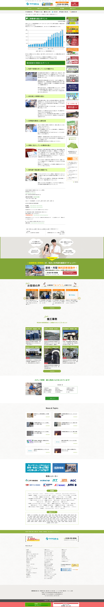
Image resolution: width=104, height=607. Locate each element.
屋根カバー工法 (39, 11)
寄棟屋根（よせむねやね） (49, 505)
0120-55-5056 (62, 4)
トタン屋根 (45, 498)
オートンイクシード (48, 558)
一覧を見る (76, 182)
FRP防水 (42, 508)
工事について (46, 549)
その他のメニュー (65, 561)
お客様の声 (28, 575)
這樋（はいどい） (64, 501)
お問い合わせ (64, 556)
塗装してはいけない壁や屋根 (49, 569)
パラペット (74, 506)
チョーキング (35, 493)
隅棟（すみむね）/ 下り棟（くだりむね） (36, 506)
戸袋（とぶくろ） (40, 501)
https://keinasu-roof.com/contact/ (37, 222)
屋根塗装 (28, 561)
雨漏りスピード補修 (48, 552)
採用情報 (63, 554)
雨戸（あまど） (48, 501)
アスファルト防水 (66, 495)
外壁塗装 (28, 562)
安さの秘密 (28, 571)
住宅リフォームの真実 (48, 564)
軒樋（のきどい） (58, 506)
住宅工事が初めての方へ (49, 551)
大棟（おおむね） (70, 505)
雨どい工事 (48, 11)
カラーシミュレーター (48, 556)
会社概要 (63, 552)
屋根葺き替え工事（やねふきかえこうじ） (64, 498)
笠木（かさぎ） (57, 500)
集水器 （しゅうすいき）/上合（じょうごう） (37, 503)
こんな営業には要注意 (48, 568)
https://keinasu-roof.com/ (30, 193)
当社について (52, 398)
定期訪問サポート (47, 562)
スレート (57, 508)
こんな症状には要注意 (48, 559)
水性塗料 (35, 495)
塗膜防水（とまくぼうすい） (44, 497)
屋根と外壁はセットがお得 (49, 575)
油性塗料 (30, 495)
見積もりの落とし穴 (48, 572)
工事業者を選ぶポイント (49, 567)
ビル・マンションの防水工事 (31, 568)
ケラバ (40, 505)
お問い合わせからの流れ (49, 555)
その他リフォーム (29, 567)
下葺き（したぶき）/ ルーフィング (36, 500)
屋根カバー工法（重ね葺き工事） (32, 554)
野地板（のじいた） (48, 500)
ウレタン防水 (73, 495)
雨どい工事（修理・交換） (31, 555)
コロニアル (62, 508)
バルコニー (54, 495)
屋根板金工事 (74, 11)
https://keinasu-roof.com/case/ (36, 205)
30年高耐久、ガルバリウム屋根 (50, 574)
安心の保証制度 (47, 561)
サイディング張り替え (30, 564)
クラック (29, 493)
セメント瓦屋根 (68, 497)
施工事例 (28, 574)
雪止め (75, 498)
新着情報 (63, 555)
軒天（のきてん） (66, 503)
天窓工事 (28, 565)
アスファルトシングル (49, 508)
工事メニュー (28, 551)
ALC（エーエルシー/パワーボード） (69, 493)
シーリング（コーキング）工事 (44, 495)
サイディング (58, 493)
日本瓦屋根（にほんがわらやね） (35, 498)
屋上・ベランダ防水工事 (31, 556)
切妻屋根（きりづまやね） (60, 505)
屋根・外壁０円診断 (48, 554)
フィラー (41, 493)
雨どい (49, 503)
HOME (27, 549)
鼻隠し (52, 506)
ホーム (29, 8)
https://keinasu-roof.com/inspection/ (41, 215)
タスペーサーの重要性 (48, 577)
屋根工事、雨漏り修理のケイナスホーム (53, 600)
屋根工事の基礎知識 (48, 565)
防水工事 (55, 11)
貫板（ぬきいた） (34, 505)
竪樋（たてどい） (67, 506)
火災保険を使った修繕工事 (31, 572)
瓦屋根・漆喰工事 (64, 11)
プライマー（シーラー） (49, 493)
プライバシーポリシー (66, 559)
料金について (28, 569)
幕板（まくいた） (56, 501)
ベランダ (59, 495)
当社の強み (64, 551)
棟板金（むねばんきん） (56, 503)
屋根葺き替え (30, 11)
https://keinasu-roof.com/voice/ (36, 207)
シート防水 (36, 497)
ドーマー (47, 506)
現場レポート (28, 577)
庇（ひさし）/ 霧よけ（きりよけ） (68, 500)
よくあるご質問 (65, 558)
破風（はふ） (73, 503)
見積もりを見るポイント (49, 571)
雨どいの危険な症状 (48, 578)
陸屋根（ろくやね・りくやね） (58, 497)
